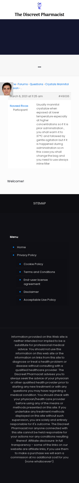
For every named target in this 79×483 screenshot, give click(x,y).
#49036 (63, 96)
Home (21, 247)
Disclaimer (31, 292)
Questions (36, 84)
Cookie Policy (33, 264)
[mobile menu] (73, 8)
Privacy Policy (26, 255)
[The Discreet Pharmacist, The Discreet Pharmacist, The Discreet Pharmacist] (39, 9)
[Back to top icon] (70, 474)
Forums (23, 84)
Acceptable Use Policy (40, 300)
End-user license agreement (36, 282)
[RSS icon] (39, 467)
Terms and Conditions (39, 272)
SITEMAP (39, 203)
